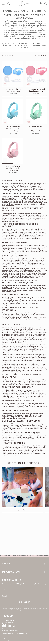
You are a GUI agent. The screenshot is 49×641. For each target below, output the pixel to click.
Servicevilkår (14, 610)
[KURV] (45, 4)
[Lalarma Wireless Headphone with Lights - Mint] (36, 111)
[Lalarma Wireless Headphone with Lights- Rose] (12, 151)
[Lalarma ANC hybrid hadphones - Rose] (36, 74)
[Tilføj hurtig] (5, 84)
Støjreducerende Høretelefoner (32, 229)
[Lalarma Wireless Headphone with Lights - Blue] (12, 111)
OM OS (6, 564)
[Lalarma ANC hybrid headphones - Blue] (12, 74)
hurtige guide (15, 46)
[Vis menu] (3, 4)
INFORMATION (11, 572)
